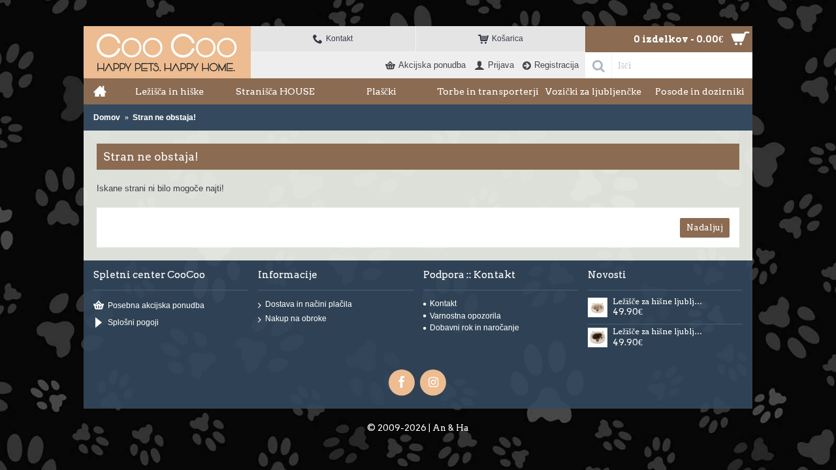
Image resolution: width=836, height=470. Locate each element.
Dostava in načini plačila (308, 304)
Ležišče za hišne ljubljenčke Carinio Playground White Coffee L (659, 331)
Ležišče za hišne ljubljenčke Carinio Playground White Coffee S (659, 301)
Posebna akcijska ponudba (156, 305)
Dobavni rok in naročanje (474, 327)
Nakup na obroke (296, 319)
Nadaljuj (704, 227)
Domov (106, 117)
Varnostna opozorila (465, 316)
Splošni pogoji (133, 323)
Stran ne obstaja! (164, 117)
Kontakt (443, 303)
